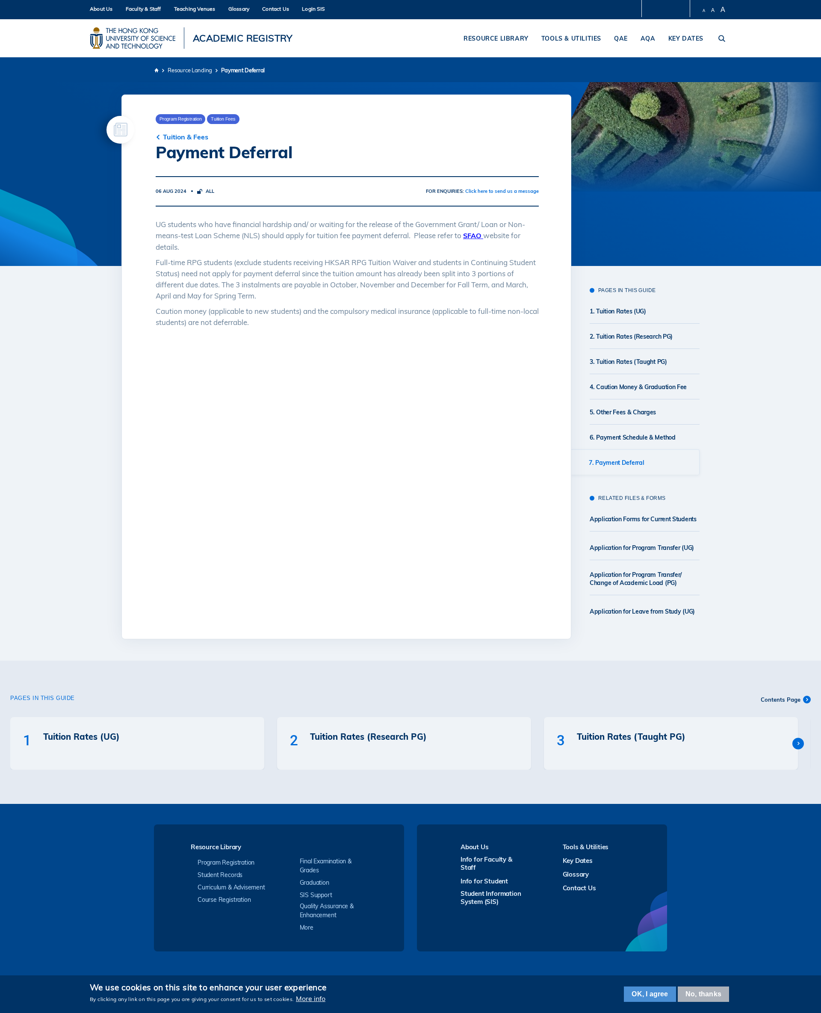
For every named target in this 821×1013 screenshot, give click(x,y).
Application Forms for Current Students (643, 519)
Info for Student (484, 881)
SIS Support (316, 895)
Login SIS (313, 9)
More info (310, 998)
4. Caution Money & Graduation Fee (638, 387)
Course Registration (224, 900)
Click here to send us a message (502, 191)
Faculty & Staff (143, 9)
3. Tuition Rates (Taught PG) (628, 362)
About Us (101, 9)
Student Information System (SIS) (491, 897)
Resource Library (496, 38)
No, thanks (703, 994)
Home (156, 70)
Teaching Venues (195, 9)
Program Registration (226, 862)
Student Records (220, 875)
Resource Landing (190, 70)
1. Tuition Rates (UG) (618, 311)
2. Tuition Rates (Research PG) (631, 336)
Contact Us (275, 9)
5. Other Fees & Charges (623, 412)
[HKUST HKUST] (132, 38)
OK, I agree (650, 994)
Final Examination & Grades (325, 865)
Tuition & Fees (185, 137)
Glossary (239, 9)
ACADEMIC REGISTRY (242, 38)
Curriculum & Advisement (231, 887)
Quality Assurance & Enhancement (327, 910)
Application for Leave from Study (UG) (642, 611)
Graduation (314, 882)
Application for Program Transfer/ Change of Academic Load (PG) (636, 579)
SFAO (473, 235)
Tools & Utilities (571, 38)
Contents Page (780, 699)
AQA (648, 38)
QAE (621, 38)
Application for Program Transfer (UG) (642, 548)
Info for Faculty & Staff (486, 863)
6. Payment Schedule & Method (633, 437)
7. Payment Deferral (616, 463)
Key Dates (685, 38)
